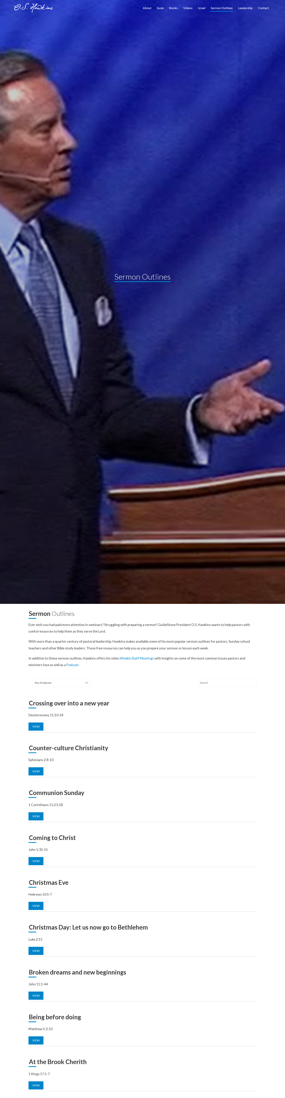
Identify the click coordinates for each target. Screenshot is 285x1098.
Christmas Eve (48, 882)
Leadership (245, 8)
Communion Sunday (56, 792)
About (147, 8)
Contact (263, 8)
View (36, 726)
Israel (201, 8)
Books (173, 8)
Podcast (72, 665)
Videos (188, 8)
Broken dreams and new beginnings (77, 972)
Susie (160, 8)
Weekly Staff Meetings (137, 658)
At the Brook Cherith (58, 1061)
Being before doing (55, 1017)
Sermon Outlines (222, 8)
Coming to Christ (52, 837)
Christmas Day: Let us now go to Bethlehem (88, 927)
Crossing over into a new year (69, 703)
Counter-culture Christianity (68, 748)
